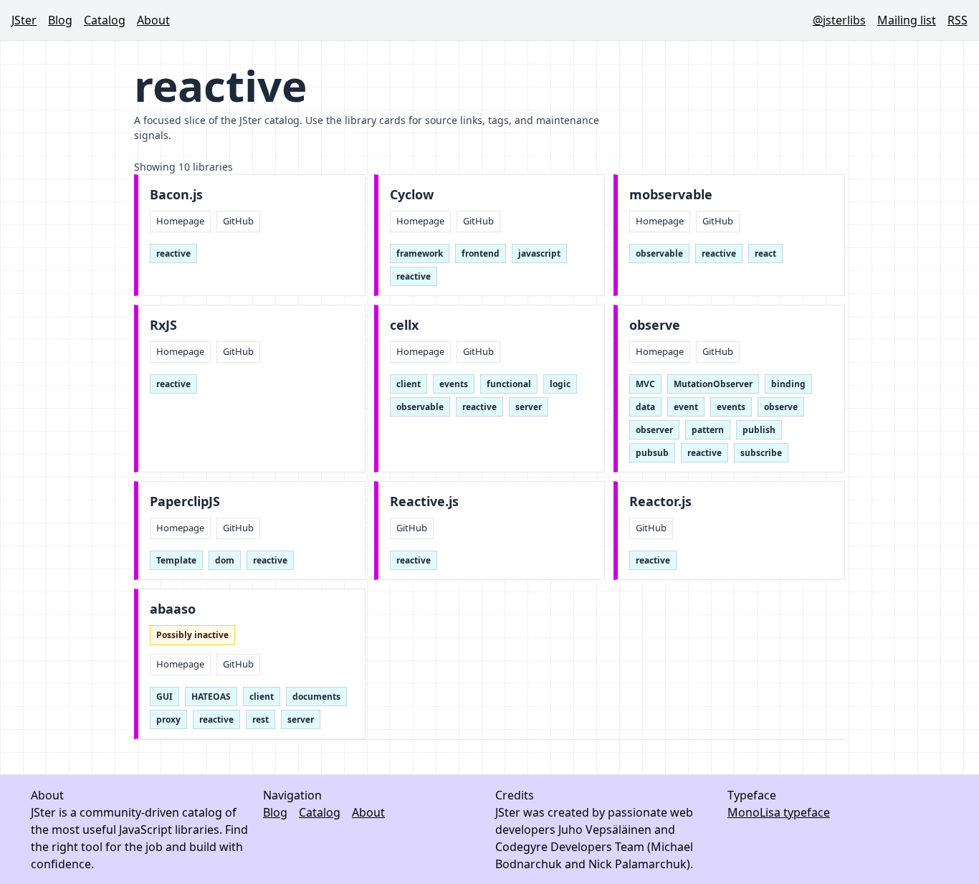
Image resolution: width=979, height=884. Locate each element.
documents (316, 696)
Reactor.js (660, 501)
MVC (645, 384)
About (153, 20)
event (686, 407)
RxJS (163, 325)
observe (654, 325)
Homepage (180, 220)
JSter (24, 20)
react (765, 253)
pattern (708, 430)
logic (560, 384)
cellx (404, 325)
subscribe (761, 453)
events (453, 384)
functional (509, 384)
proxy (168, 719)
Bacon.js (176, 194)
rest (260, 719)
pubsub (652, 453)
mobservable (670, 194)
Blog (60, 20)
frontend (481, 253)
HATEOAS (211, 696)
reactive (173, 253)
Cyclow (412, 194)
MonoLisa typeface (778, 812)
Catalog (104, 20)
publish (758, 430)
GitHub (238, 220)
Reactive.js (424, 501)
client (408, 384)
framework (419, 253)
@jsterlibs (839, 20)
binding (788, 384)
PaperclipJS (185, 501)
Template (176, 560)
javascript (539, 253)
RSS (957, 20)
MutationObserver (713, 384)
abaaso (173, 609)
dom (224, 560)
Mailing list (906, 20)
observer (654, 430)
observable (659, 253)
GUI (164, 696)
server (528, 407)
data (645, 407)
